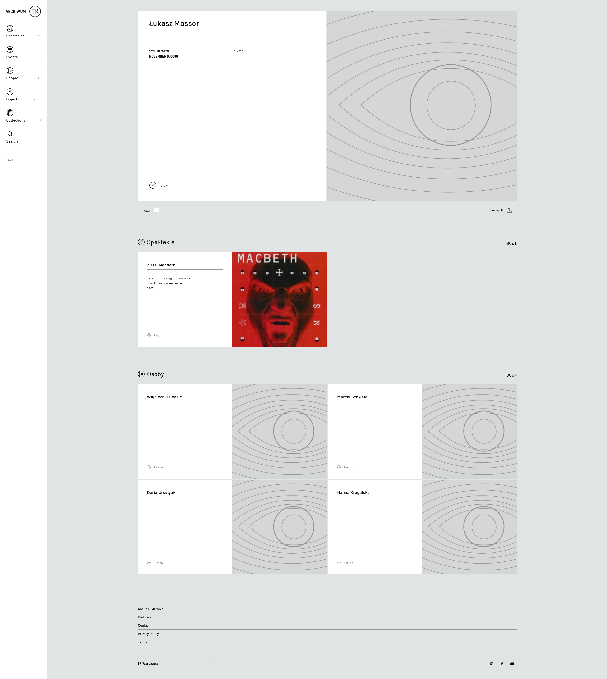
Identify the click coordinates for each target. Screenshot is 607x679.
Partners (144, 617)
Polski (10, 159)
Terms (142, 642)
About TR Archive (150, 609)
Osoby (155, 374)
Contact (144, 625)
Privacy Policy (148, 634)
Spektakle (161, 242)
